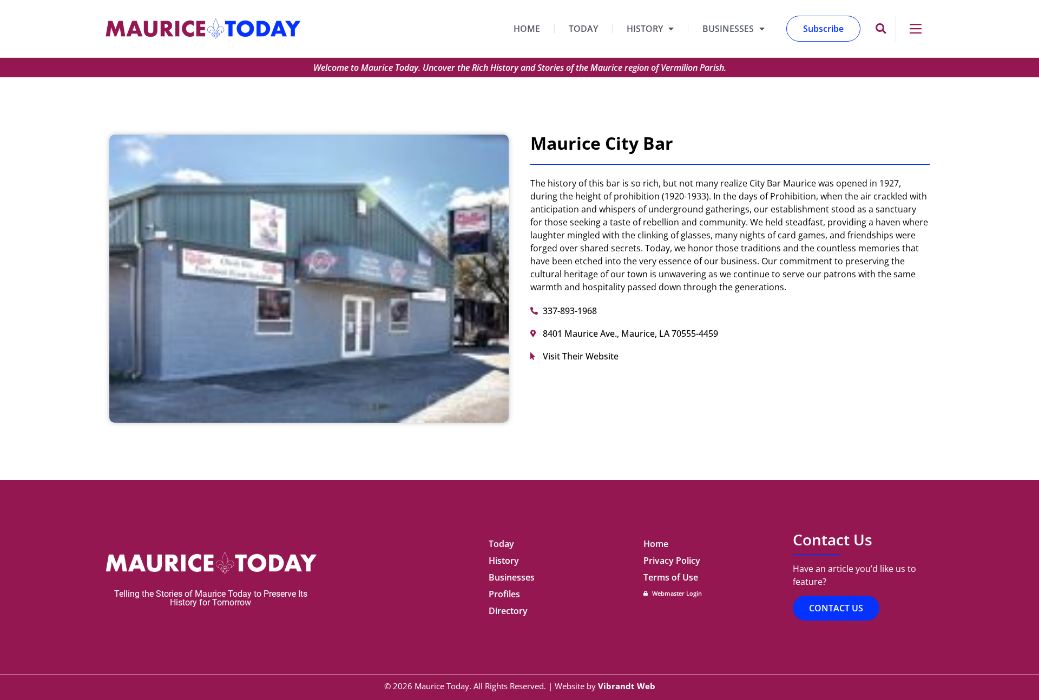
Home (527, 29)
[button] (880, 28)
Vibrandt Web (626, 686)
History (645, 29)
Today (583, 29)
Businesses (728, 29)
